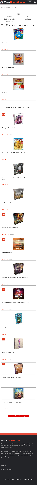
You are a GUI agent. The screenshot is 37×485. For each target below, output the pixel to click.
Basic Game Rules (9, 19)
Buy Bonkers (9, 21)
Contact (3, 465)
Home (2, 7)
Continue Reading (18, 416)
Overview (9, 16)
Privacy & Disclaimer (6, 469)
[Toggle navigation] (29, 2)
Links (27, 16)
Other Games (27, 19)
